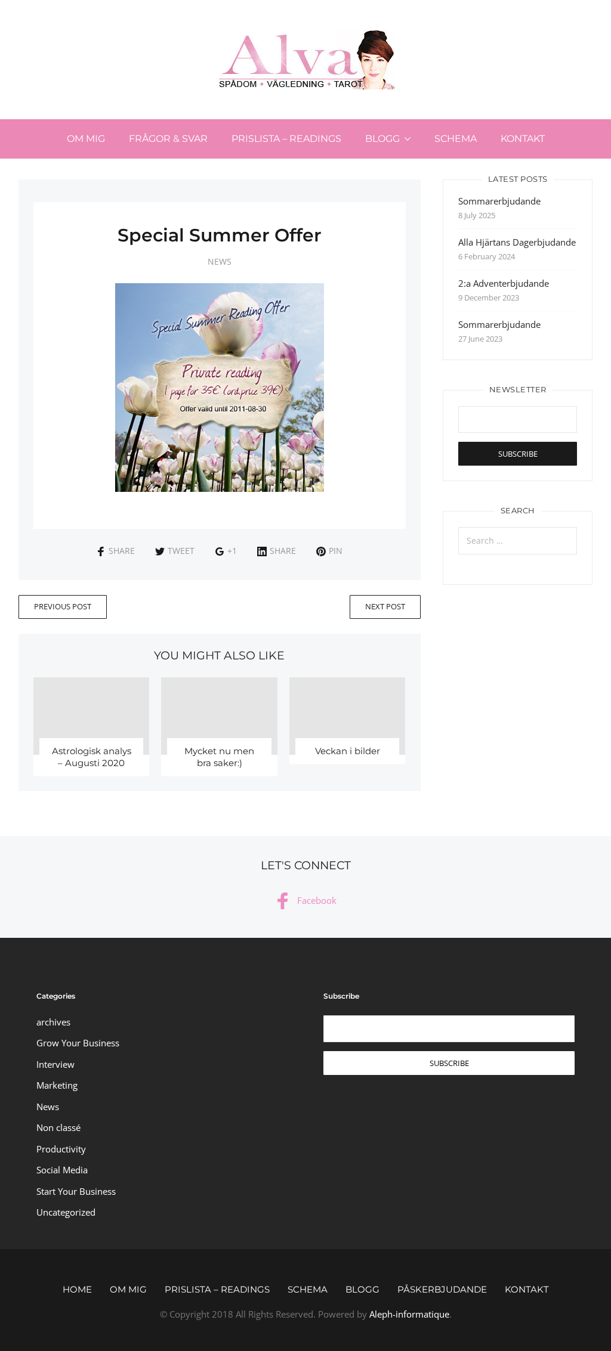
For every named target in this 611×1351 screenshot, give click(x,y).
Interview (55, 1064)
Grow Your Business (77, 1043)
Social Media (62, 1170)
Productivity (61, 1149)
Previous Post (62, 606)
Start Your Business (76, 1191)
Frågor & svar (168, 138)
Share (122, 550)
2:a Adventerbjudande (503, 283)
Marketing (57, 1085)
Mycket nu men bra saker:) (219, 757)
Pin (335, 550)
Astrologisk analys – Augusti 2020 (91, 757)
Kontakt (523, 138)
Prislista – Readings (286, 138)
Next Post (385, 606)
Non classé (58, 1127)
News (220, 261)
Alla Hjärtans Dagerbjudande (517, 242)
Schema (455, 138)
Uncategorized (65, 1212)
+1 (232, 550)
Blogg (382, 138)
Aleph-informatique (409, 1314)
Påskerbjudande (442, 1289)
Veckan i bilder (347, 751)
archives (53, 1022)
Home (77, 1289)
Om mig (86, 138)
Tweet (181, 550)
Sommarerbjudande (499, 201)
